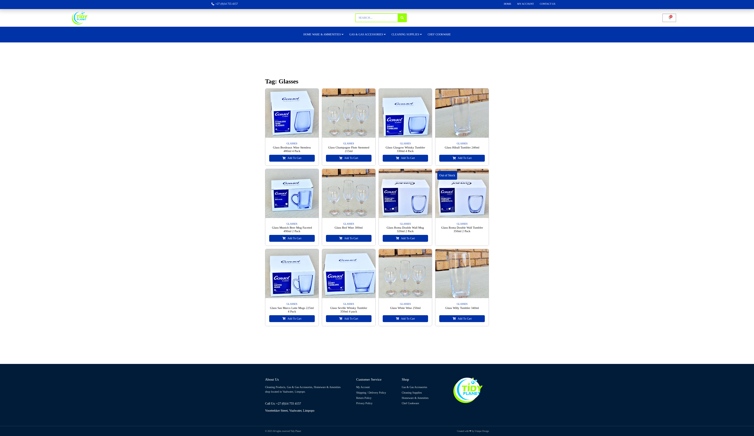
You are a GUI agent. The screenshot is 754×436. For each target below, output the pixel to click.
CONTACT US (547, 3)
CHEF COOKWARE (439, 34)
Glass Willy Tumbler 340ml (462, 308)
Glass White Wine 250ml (405, 308)
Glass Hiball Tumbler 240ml (462, 147)
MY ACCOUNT (525, 3)
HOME (507, 3)
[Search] (402, 18)
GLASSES (291, 143)
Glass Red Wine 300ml (349, 227)
